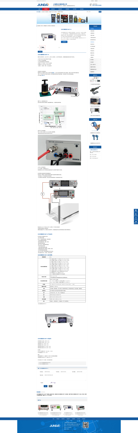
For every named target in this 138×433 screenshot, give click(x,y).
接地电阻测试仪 (93, 39)
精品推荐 (60, 9)
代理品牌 (45, 9)
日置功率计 (92, 55)
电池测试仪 (92, 44)
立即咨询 (64, 41)
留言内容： (42, 375)
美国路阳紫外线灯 (93, 69)
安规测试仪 (92, 41)
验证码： (42, 382)
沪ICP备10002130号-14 (68, 430)
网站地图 (74, 430)
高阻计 (51, 359)
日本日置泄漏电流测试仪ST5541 (46, 362)
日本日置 (42, 11)
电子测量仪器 (92, 46)
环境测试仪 (92, 50)
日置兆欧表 (92, 30)
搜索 (100, 11)
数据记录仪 (92, 52)
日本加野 (50, 11)
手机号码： (58, 371)
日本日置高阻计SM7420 (44, 363)
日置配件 (91, 57)
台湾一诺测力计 (54, 11)
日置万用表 (92, 35)
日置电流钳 (92, 48)
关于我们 (92, 0)
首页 (39, 9)
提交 (45, 386)
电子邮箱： (74, 371)
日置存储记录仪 (93, 37)
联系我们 (96, 0)
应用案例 (67, 9)
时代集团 (46, 11)
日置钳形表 (92, 33)
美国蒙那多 (92, 71)
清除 (50, 386)
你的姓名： (42, 371)
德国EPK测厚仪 (60, 11)
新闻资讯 (53, 9)
